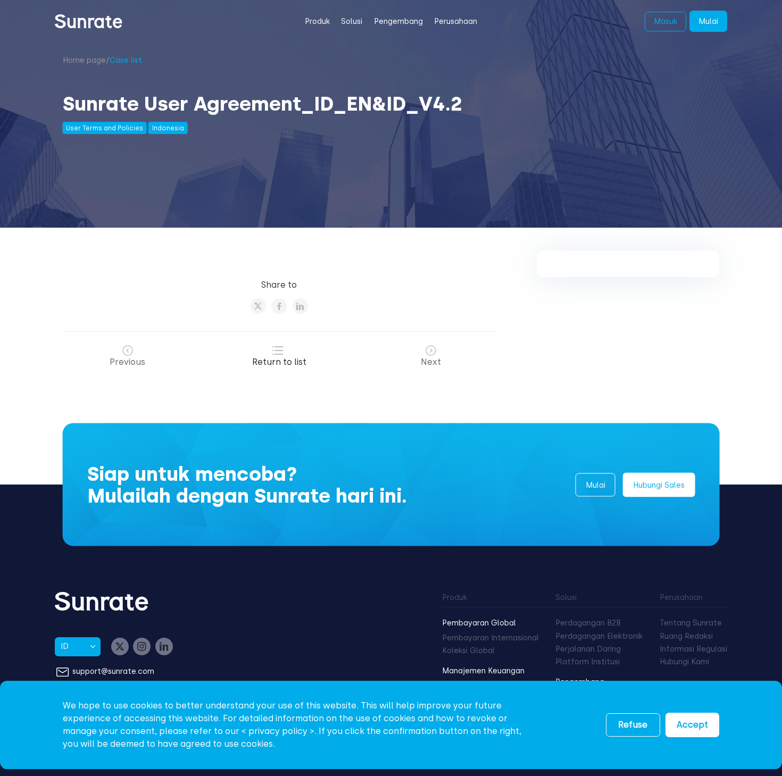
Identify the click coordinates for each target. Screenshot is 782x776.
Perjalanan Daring (588, 649)
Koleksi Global (468, 650)
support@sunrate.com (113, 671)
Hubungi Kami (684, 661)
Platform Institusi (587, 661)
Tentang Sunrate (691, 623)
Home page (84, 60)
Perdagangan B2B (588, 623)
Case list (126, 60)
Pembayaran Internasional (490, 638)
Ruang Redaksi (686, 636)
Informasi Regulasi (693, 649)
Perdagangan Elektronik (599, 636)
